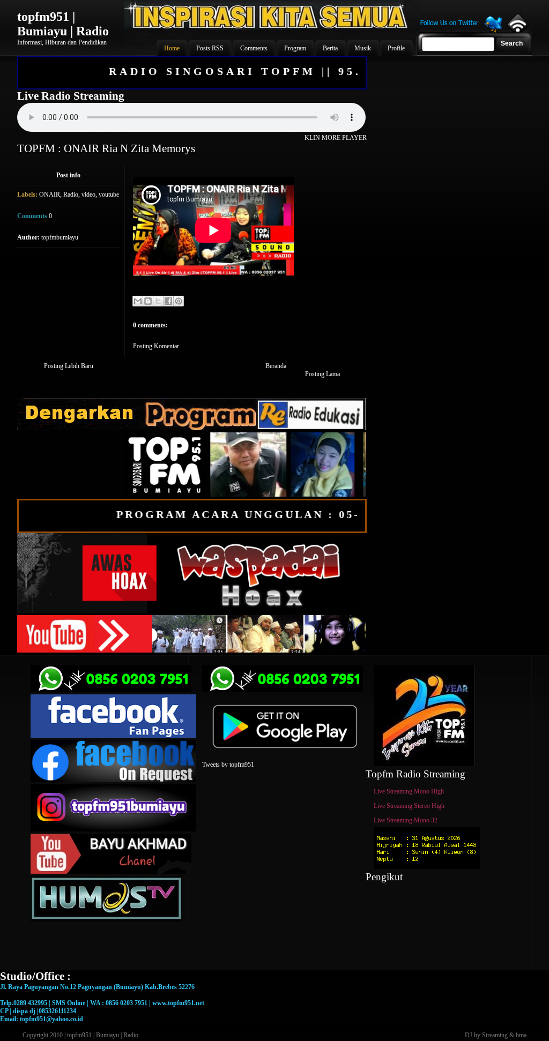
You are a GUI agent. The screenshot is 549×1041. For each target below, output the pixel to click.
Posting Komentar (156, 346)
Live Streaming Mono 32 (405, 820)
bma (521, 1035)
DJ (468, 1035)
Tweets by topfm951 (228, 764)
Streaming (495, 1035)
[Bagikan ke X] (158, 301)
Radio (70, 194)
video (88, 194)
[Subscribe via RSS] (517, 29)
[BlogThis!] (148, 301)
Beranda (275, 366)
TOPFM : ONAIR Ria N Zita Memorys (106, 148)
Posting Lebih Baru (68, 366)
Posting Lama (322, 374)
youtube (109, 194)
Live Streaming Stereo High (409, 806)
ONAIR (49, 194)
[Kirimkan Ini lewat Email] (137, 301)
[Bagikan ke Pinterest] (178, 301)
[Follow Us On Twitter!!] (461, 31)
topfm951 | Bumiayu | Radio (63, 24)
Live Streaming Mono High (409, 791)
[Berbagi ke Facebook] (168, 301)
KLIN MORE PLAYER (336, 137)
